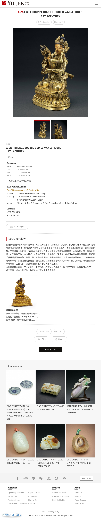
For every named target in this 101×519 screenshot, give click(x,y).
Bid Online (32, 496)
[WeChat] (40, 478)
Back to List (50, 349)
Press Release (80, 500)
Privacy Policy (53, 512)
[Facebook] (17, 478)
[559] (42, 129)
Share (60, 339)
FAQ (43, 512)
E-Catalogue (19, 227)
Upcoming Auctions (16, 493)
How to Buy (12, 496)
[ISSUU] (56, 478)
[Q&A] (64, 478)
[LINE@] (33, 478)
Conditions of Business (17, 504)
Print (44, 339)
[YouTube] (25, 478)
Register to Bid (34, 493)
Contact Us (79, 504)
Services (78, 496)
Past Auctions (14, 500)
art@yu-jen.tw (13, 215)
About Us (78, 493)
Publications (33, 504)
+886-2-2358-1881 (15, 212)
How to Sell (33, 500)
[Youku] (48, 478)
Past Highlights (58, 500)
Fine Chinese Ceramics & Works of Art (23, 190)
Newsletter (86, 478)
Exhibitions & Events (60, 496)
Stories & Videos (59, 493)
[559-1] (59, 129)
